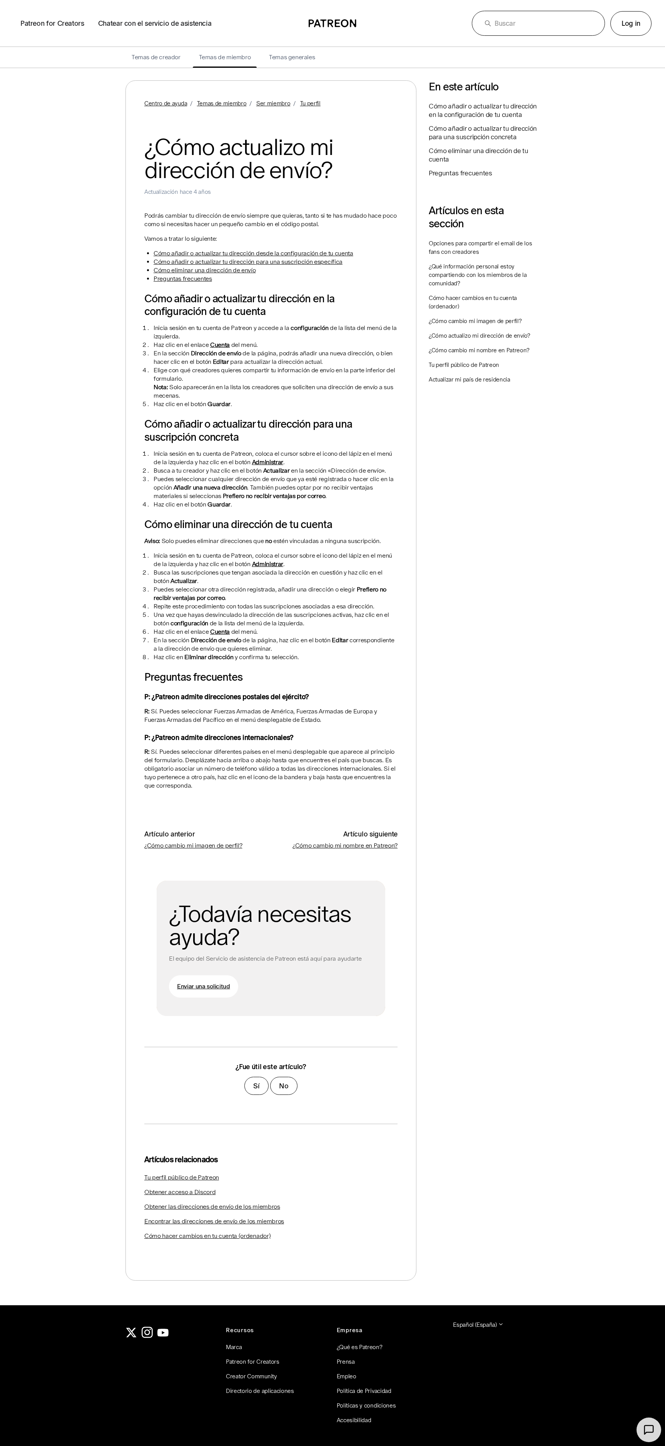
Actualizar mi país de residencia (469, 379)
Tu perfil (310, 103)
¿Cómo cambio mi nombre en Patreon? (345, 845)
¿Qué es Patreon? (360, 1347)
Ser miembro (273, 103)
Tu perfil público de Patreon (181, 1177)
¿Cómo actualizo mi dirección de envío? (479, 335)
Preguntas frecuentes (183, 278)
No (283, 1086)
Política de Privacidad (364, 1391)
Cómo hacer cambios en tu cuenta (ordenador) (207, 1235)
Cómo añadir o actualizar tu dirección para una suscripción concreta (483, 133)
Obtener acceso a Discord (180, 1192)
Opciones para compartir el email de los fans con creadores (480, 247)
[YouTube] (163, 1336)
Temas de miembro (222, 103)
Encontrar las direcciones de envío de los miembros (214, 1221)
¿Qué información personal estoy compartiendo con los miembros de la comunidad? (478, 275)
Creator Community (251, 1376)
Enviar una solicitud (203, 986)
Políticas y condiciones (366, 1405)
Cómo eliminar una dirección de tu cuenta (478, 155)
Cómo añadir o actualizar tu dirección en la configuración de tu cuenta (483, 110)
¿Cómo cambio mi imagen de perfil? (193, 845)
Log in (631, 23)
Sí (256, 1086)
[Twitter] (131, 1336)
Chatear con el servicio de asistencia (155, 23)
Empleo (346, 1376)
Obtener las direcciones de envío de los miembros (212, 1206)
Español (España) (475, 1324)
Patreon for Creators (52, 23)
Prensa (346, 1361)
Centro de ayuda (165, 103)
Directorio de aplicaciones (260, 1391)
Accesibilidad (354, 1420)
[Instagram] (147, 1336)
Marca (234, 1347)
